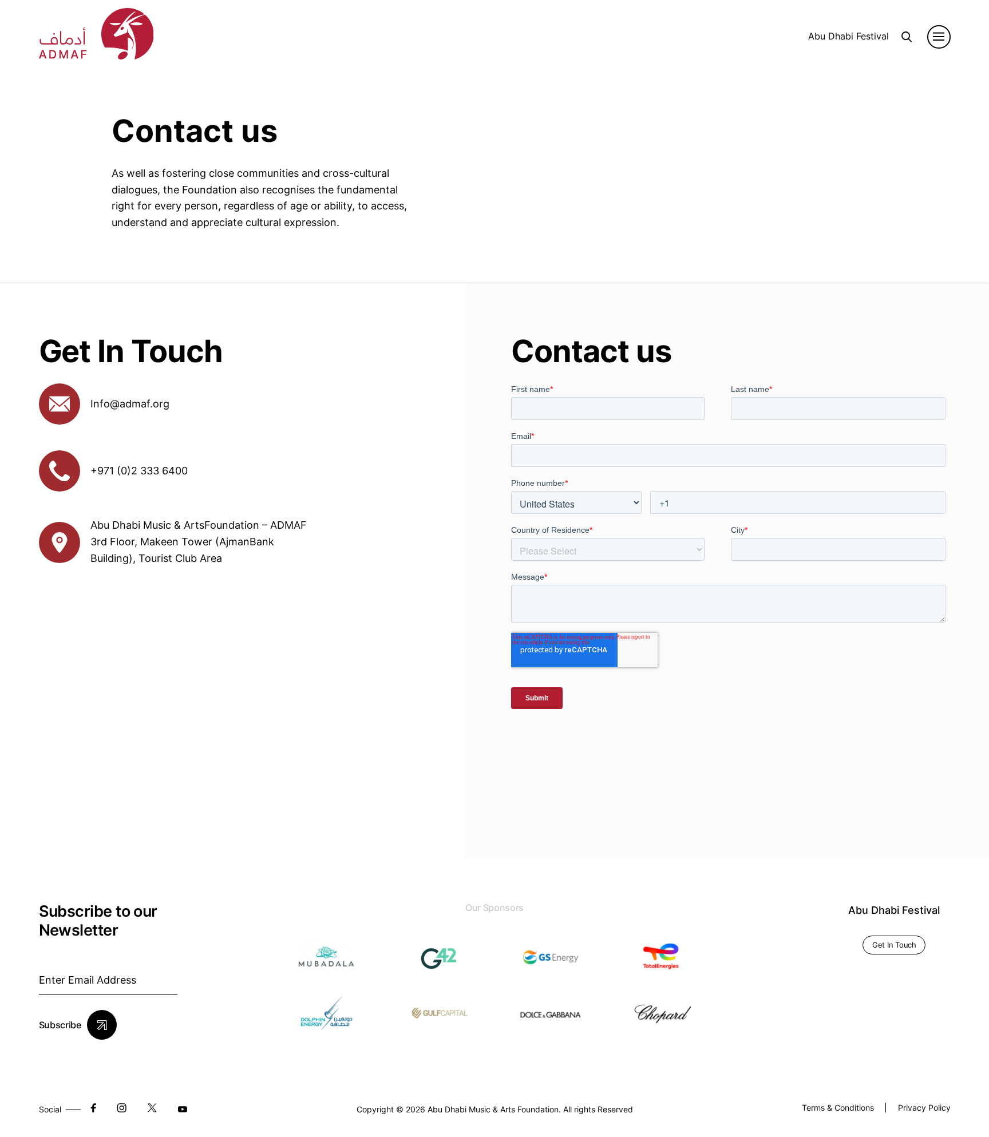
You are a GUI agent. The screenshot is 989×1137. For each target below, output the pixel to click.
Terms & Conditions (838, 1107)
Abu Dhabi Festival (848, 36)
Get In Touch (894, 944)
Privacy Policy (924, 1107)
